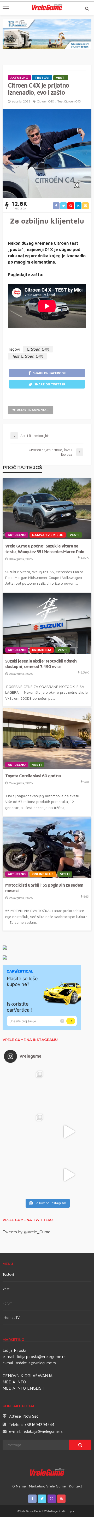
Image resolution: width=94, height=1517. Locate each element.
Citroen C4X (45, 101)
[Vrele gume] (47, 1473)
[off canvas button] (6, 8)
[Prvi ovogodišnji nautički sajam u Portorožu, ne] (25, 1174)
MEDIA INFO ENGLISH (23, 1388)
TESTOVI (42, 77)
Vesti (61, 77)
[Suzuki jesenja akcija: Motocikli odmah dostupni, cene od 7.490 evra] (47, 623)
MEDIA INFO (14, 1381)
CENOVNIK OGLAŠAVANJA (27, 1375)
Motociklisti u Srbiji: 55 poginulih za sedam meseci (44, 887)
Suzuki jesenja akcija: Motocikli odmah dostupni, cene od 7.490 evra (41, 663)
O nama (19, 1486)
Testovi (8, 1274)
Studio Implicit (67, 1511)
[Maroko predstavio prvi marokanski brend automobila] (68, 1088)
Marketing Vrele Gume (47, 1486)
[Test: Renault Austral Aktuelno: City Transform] (68, 1131)
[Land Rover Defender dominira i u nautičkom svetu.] (68, 1174)
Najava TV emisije (47, 535)
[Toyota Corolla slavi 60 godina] (47, 738)
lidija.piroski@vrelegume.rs (41, 1356)
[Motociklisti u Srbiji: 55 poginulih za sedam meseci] (47, 847)
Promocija (41, 650)
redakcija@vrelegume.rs (36, 1363)
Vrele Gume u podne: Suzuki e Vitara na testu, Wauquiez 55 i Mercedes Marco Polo (44, 548)
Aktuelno (19, 77)
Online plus (43, 874)
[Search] (87, 8)
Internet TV (11, 1317)
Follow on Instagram (50, 1203)
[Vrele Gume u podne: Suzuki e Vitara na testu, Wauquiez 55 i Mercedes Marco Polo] (47, 508)
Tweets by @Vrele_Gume (26, 1231)
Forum (8, 1303)
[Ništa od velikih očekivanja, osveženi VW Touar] (25, 1088)
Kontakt (75, 1486)
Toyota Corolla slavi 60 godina (33, 775)
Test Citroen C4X (69, 101)
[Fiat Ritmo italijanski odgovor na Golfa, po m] (25, 1131)
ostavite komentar (33, 409)
